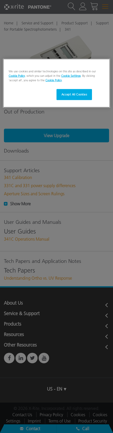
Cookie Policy (17, 76)
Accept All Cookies (74, 94)
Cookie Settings (71, 76)
